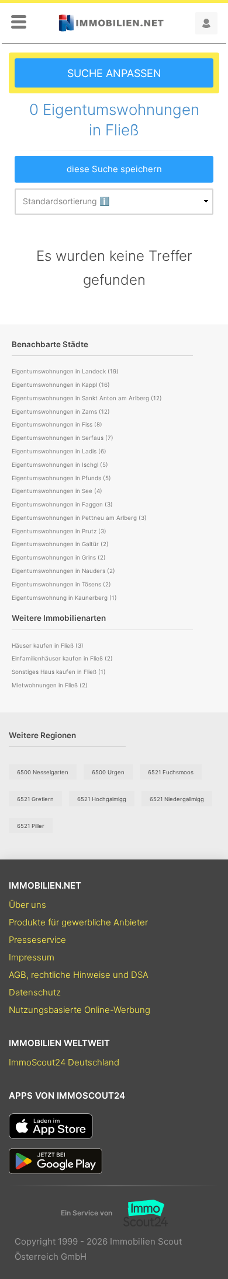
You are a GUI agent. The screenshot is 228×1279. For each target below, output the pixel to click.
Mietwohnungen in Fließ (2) (50, 685)
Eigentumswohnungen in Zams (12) (61, 411)
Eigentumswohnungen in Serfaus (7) (62, 437)
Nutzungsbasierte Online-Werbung (79, 1009)
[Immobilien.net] (111, 23)
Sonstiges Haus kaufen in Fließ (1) (59, 671)
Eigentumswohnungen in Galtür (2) (60, 543)
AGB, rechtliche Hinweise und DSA (78, 974)
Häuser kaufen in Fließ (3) (48, 645)
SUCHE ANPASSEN (114, 73)
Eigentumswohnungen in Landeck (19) (65, 371)
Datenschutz (35, 992)
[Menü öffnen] (19, 23)
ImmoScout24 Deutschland (64, 1062)
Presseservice (37, 939)
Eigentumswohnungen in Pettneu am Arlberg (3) (79, 517)
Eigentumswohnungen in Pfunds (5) (61, 477)
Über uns (27, 904)
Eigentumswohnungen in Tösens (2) (61, 584)
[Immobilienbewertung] (140, 1213)
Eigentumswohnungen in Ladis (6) (59, 451)
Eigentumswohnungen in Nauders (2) (63, 570)
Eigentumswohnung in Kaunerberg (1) (64, 597)
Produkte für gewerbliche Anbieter (78, 922)
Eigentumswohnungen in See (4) (57, 490)
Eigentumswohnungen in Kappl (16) (61, 384)
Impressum (31, 957)
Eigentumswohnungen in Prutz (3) (59, 530)
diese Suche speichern (114, 168)
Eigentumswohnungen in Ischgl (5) (60, 464)
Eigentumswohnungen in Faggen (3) (62, 504)
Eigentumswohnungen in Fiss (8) (57, 424)
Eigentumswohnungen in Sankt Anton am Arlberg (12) (87, 397)
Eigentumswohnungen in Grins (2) (59, 557)
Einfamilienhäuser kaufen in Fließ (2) (62, 658)
